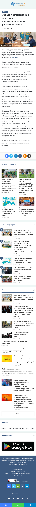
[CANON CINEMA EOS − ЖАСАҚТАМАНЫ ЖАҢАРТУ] (7, 335)
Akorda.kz (15, 57)
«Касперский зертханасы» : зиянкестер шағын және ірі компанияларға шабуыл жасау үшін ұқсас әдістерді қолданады (24, 360)
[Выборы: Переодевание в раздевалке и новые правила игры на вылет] (9, 201)
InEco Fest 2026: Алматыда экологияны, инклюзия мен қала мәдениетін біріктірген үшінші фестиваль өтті (9, 185)
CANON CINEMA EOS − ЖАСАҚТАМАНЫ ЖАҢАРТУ (21, 334)
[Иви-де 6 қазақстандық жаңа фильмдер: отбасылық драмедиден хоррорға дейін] (7, 324)
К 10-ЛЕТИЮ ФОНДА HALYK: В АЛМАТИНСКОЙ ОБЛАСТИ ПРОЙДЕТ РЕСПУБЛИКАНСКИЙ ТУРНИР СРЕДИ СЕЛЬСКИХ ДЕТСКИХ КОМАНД (26, 186)
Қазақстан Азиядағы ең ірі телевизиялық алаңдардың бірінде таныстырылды (26, 210)
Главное (5, 11)
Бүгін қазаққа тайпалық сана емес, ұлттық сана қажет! (23, 269)
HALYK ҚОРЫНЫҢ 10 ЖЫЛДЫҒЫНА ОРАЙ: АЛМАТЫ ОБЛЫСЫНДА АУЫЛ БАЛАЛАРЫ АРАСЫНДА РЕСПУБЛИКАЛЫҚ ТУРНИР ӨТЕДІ (24, 247)
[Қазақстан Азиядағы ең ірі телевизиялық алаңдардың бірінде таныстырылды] (27, 201)
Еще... (18, 414)
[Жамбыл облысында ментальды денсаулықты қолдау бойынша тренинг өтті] (7, 232)
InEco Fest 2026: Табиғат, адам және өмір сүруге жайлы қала (22, 278)
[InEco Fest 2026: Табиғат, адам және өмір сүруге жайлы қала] (7, 279)
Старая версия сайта (18, 493)
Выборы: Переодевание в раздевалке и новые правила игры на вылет (9, 211)
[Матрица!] (18, 3)
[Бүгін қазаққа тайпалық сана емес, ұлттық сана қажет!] (7, 270)
